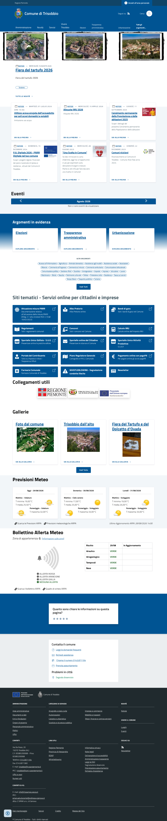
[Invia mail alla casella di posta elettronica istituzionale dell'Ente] (30, 767)
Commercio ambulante (94, 267)
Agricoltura (63, 263)
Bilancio (44, 267)
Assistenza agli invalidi (93, 263)
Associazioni (123, 263)
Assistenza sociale (110, 263)
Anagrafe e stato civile (58, 710)
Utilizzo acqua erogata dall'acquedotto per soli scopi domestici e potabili (34, 114)
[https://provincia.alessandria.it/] (83, 392)
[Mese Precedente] (21, 200)
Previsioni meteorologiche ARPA (61, 523)
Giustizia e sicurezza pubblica (60, 722)
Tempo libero (71, 279)
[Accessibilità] (8, 813)
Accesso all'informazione (48, 263)
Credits (58, 810)
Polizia (85, 275)
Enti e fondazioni (19, 718)
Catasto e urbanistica (57, 718)
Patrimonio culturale (73, 275)
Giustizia (77, 271)
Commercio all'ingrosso (57, 267)
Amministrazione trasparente (97, 758)
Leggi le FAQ (90, 761)
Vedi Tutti (83, 286)
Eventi (123, 731)
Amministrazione (23, 27)
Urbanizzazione (124, 27)
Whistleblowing (55, 759)
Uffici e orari (17, 774)
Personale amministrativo (23, 726)
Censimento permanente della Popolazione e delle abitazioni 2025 (124, 116)
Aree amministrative (21, 710)
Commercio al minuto (76, 267)
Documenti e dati (19, 714)
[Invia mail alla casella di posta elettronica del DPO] (28, 792)
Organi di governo (20, 722)
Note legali (89, 751)
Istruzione (114, 271)
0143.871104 (26, 759)
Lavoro (122, 271)
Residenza (108, 275)
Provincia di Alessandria (58, 751)
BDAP (51, 755)
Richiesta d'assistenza (94, 770)
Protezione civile (96, 275)
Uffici (15, 734)
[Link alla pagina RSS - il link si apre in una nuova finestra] (128, 13)
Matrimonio (45, 275)
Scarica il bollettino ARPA (28, 588)
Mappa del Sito (78, 810)
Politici (15, 730)
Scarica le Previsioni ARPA (29, 523)
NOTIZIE (21, 66)
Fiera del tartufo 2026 (34, 70)
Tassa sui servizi (120, 275)
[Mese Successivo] (146, 200)
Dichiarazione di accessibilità (96, 755)
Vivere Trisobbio (65, 25)
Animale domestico (76, 263)
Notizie (124, 710)
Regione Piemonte (21, 3)
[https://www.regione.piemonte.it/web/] (52, 392)
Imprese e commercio (93, 710)
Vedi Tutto (83, 470)
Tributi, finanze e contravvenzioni (98, 718)
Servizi (52, 27)
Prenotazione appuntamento (96, 768)
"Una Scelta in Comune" (74, 152)
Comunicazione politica (50, 271)
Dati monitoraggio (20, 810)
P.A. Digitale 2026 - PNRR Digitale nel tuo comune (26, 154)
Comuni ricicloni (120, 152)
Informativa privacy (93, 747)
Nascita (61, 275)
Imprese (105, 271)
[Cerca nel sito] (148, 13)
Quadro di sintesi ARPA (56, 588)
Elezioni (83, 27)
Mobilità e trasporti (92, 714)
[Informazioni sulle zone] (53, 538)
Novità (40, 27)
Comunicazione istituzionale (115, 267)
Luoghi (124, 727)
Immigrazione (87, 271)
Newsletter (125, 750)
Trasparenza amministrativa (97, 26)
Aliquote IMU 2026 (73, 109)
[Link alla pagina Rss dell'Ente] (122, 747)
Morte (54, 275)
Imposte (97, 271)
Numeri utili (17, 778)
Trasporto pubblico (85, 279)
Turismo (97, 279)
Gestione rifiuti (66, 271)
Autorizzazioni (54, 714)
